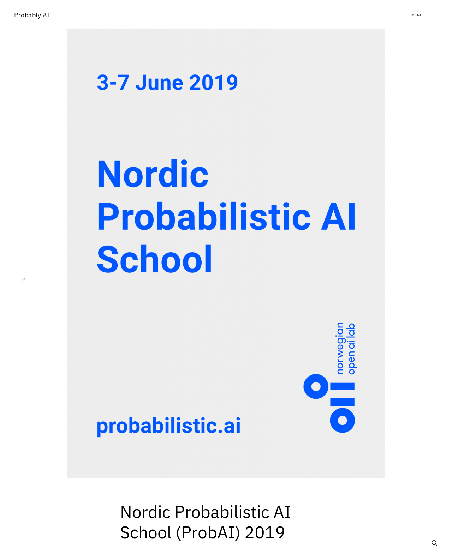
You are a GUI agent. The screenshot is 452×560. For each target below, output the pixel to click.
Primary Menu (433, 15)
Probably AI (32, 15)
